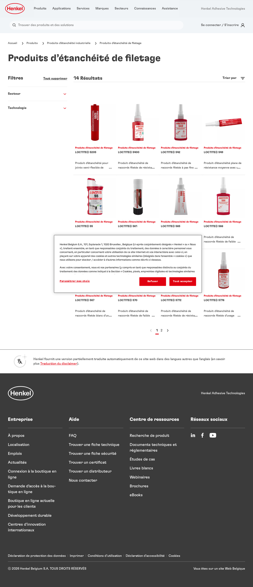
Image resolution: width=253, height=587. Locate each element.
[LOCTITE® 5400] (137, 138)
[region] (128, 264)
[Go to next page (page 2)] (167, 330)
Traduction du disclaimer (58, 363)
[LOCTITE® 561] (137, 212)
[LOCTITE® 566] (223, 212)
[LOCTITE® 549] (223, 138)
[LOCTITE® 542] (180, 138)
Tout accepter (182, 281)
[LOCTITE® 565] (180, 212)
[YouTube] (213, 435)
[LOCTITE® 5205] (95, 138)
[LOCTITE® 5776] (223, 286)
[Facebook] (202, 435)
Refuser (152, 281)
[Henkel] (21, 393)
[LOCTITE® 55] (95, 212)
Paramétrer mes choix (75, 281)
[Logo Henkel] (15, 8)
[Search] (15, 25)
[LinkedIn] (193, 435)
